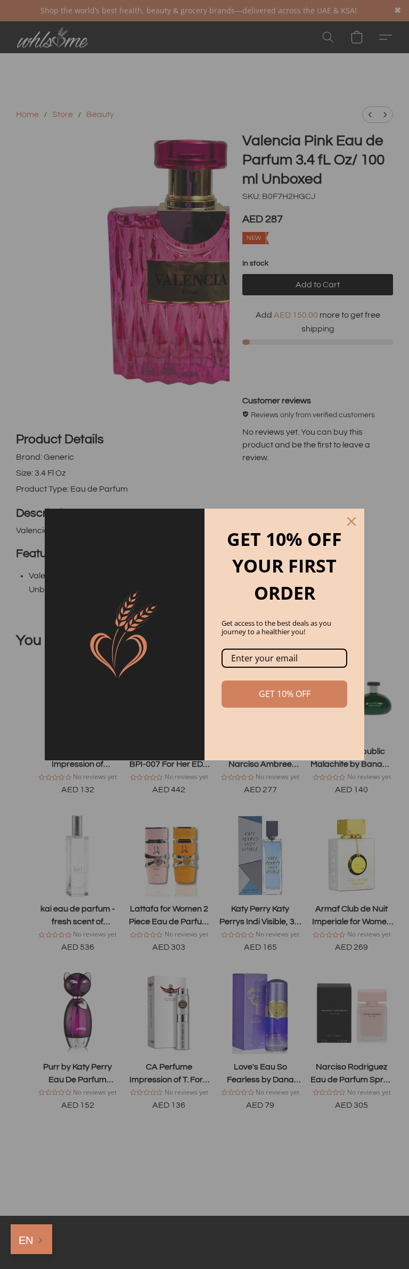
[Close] (351, 521)
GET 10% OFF (284, 694)
